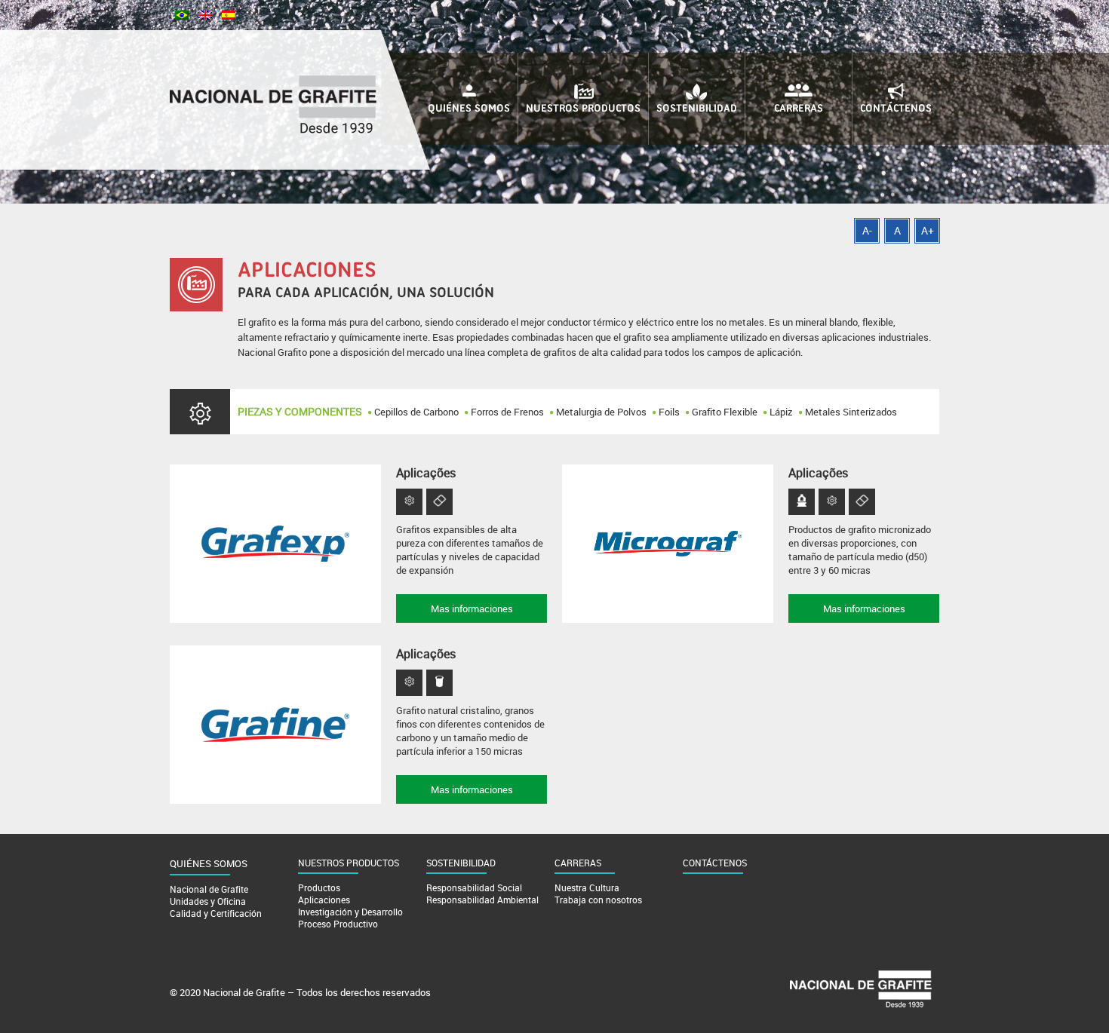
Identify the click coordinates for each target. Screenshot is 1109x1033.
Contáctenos (896, 109)
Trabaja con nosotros (598, 900)
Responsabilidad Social (474, 887)
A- (867, 230)
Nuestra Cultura (586, 887)
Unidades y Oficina (208, 901)
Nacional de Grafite (209, 889)
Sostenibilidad (696, 109)
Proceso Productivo (338, 924)
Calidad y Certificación (216, 913)
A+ (927, 230)
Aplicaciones (324, 900)
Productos (319, 887)
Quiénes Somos (469, 109)
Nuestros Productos (583, 109)
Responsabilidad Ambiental (482, 900)
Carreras (798, 109)
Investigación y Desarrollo (350, 912)
